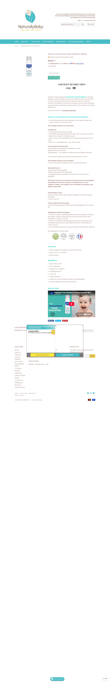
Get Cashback (59, 679)
